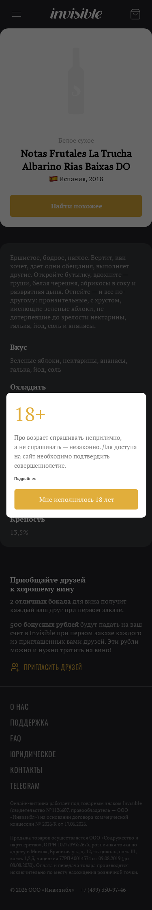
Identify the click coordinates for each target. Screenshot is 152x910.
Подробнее (25, 478)
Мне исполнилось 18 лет (76, 499)
